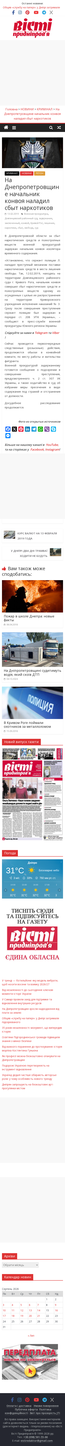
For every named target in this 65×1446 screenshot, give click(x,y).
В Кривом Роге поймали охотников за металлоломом (27, 724)
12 (21, 1310)
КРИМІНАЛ (12, 173)
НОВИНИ (27, 173)
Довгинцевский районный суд (21, 218)
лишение (49, 223)
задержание (45, 218)
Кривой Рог (37, 223)
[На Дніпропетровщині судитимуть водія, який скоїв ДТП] (32, 634)
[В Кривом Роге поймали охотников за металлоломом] (32, 689)
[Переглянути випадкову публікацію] (59, 127)
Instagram (52, 449)
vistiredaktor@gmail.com (37, 1440)
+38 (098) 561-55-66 (35, 1437)
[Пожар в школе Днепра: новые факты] (32, 582)
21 (38, 1316)
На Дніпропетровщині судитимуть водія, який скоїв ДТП (32, 672)
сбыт (20, 227)
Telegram (41, 333)
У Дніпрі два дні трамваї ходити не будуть (29, 553)
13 (30, 1310)
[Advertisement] (32, 73)
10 (4, 1310)
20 (30, 1316)
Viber (55, 333)
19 (21, 1316)
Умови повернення (46, 1405)
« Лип (31, 1335)
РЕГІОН (39, 173)
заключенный (12, 223)
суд (36, 227)
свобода (28, 227)
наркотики (10, 227)
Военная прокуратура (36, 213)
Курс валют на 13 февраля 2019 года (37, 535)
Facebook (37, 449)
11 (13, 1310)
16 (56, 1310)
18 (13, 1316)
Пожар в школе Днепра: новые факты (29, 618)
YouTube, (52, 445)
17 (4, 1316)
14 (38, 1310)
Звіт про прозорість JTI (45, 1413)
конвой (25, 223)
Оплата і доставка (18, 1405)
